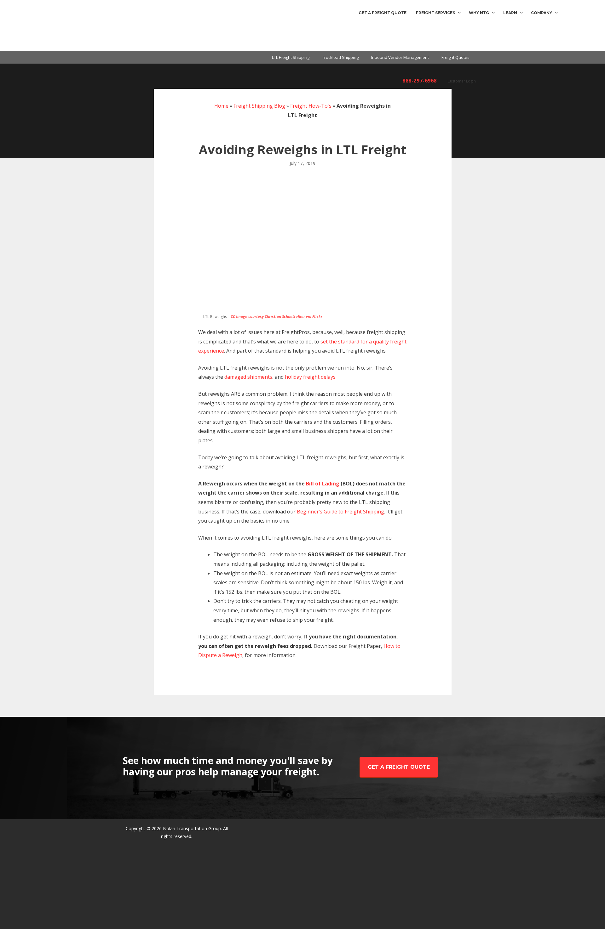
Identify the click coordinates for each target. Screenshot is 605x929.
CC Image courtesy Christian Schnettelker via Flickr (276, 316)
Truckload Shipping (340, 57)
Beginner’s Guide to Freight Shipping (340, 511)
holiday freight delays (310, 376)
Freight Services (435, 12)
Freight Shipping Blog (259, 105)
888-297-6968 (419, 80)
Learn (510, 12)
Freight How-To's (310, 105)
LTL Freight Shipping (290, 57)
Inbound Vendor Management (400, 57)
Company (541, 12)
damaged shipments (248, 376)
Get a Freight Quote (382, 12)
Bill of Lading (322, 483)
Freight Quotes (455, 57)
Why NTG (479, 12)
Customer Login (461, 81)
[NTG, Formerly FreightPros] (30, 25)
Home (221, 105)
